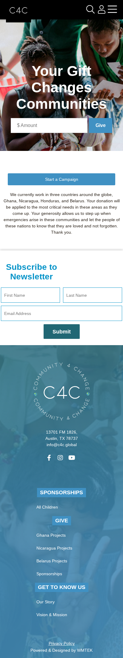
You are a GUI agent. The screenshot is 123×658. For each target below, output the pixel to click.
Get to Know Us (61, 587)
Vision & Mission (51, 614)
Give (61, 521)
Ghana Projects (51, 535)
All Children (47, 507)
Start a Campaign (61, 179)
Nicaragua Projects (54, 548)
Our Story (45, 601)
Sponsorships (61, 492)
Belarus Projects (51, 560)
